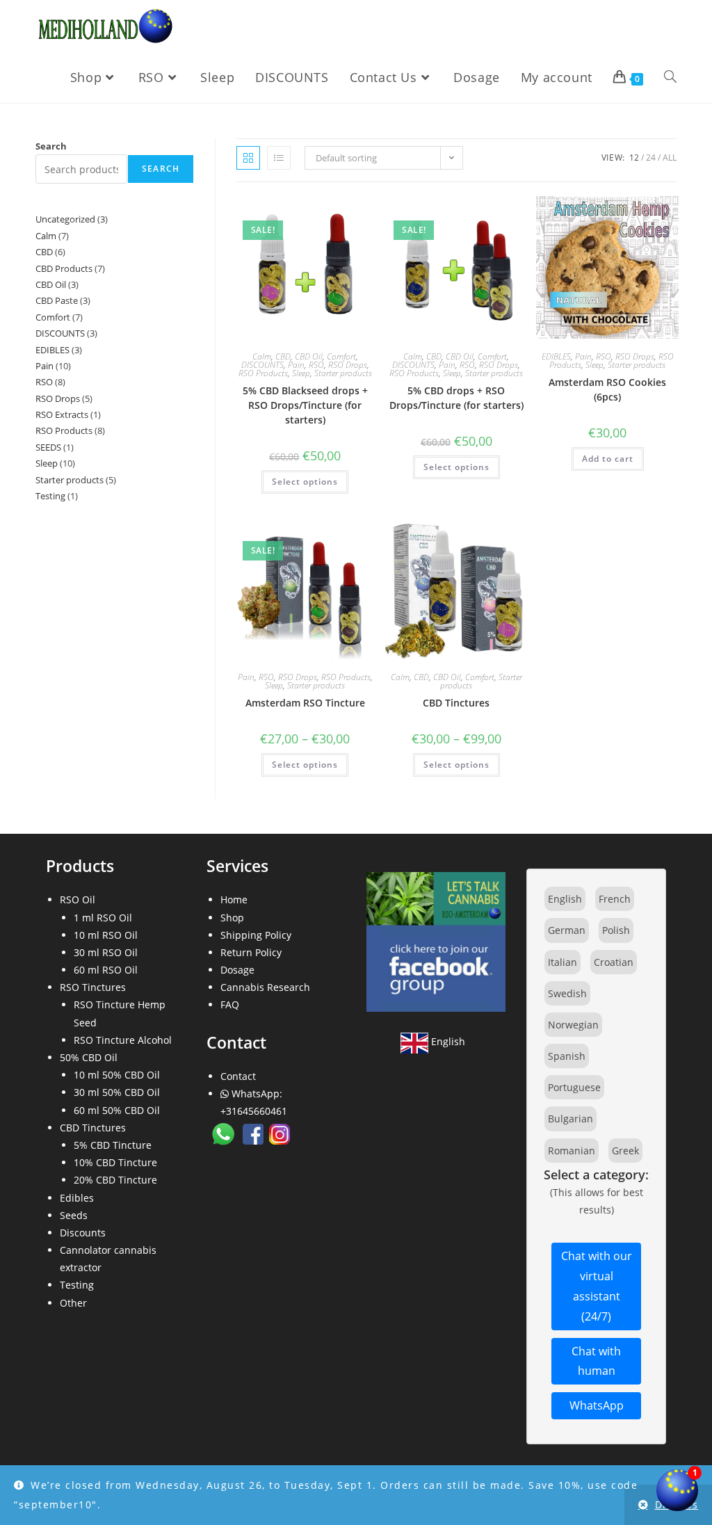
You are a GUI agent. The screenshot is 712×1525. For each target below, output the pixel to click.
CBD (283, 356)
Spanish (566, 1056)
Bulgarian (570, 1118)
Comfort (341, 356)
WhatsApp (596, 1405)
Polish (616, 930)
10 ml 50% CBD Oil (117, 1074)
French (615, 898)
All (670, 157)
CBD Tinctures (456, 702)
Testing (77, 1284)
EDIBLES (556, 356)
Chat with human (596, 1361)
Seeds (74, 1215)
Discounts (83, 1232)
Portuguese (574, 1087)
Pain (296, 365)
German (566, 930)
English (446, 1041)
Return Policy (251, 952)
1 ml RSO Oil (103, 917)
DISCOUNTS (262, 365)
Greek (625, 1150)
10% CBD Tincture (115, 1162)
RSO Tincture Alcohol (123, 1040)
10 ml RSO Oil (106, 935)
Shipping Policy (255, 935)
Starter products (343, 373)
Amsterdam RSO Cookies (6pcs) (607, 389)
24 (651, 157)
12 (634, 157)
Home (234, 899)
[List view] (279, 158)
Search (51, 146)
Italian (562, 962)
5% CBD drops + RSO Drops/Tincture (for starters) (456, 398)
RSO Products (263, 373)
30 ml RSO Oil (106, 952)
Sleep (301, 373)
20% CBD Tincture (115, 1179)
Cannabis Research (265, 987)
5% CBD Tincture (113, 1145)
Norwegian (573, 1024)
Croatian (613, 962)
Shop (232, 917)
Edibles (77, 1197)
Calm (261, 356)
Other (73, 1302)
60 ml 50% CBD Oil (117, 1110)
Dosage (237, 969)
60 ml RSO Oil (106, 969)
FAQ (229, 1004)
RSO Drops (347, 365)
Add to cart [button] (607, 459)
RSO (316, 365)
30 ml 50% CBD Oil (117, 1092)
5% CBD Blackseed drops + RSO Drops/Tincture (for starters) (305, 405)
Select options (305, 481)
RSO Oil (77, 899)
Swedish (567, 993)
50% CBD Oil (89, 1057)
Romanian (571, 1150)
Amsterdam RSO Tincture (305, 702)
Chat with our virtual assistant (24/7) (596, 1285)
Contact (238, 1076)
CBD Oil (309, 356)
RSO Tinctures (93, 987)
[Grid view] (248, 158)
